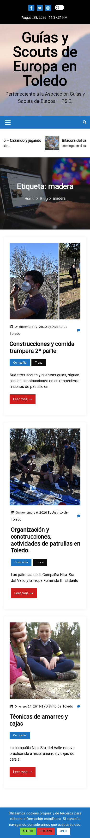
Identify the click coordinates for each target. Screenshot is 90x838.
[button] (84, 122)
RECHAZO (46, 831)
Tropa (38, 362)
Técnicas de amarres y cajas (39, 720)
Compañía (20, 362)
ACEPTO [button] (28, 831)
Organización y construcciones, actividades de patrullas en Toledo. (45, 540)
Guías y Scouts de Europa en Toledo (45, 59)
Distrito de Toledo (59, 706)
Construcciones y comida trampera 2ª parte (42, 347)
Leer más (20, 399)
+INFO (63, 831)
